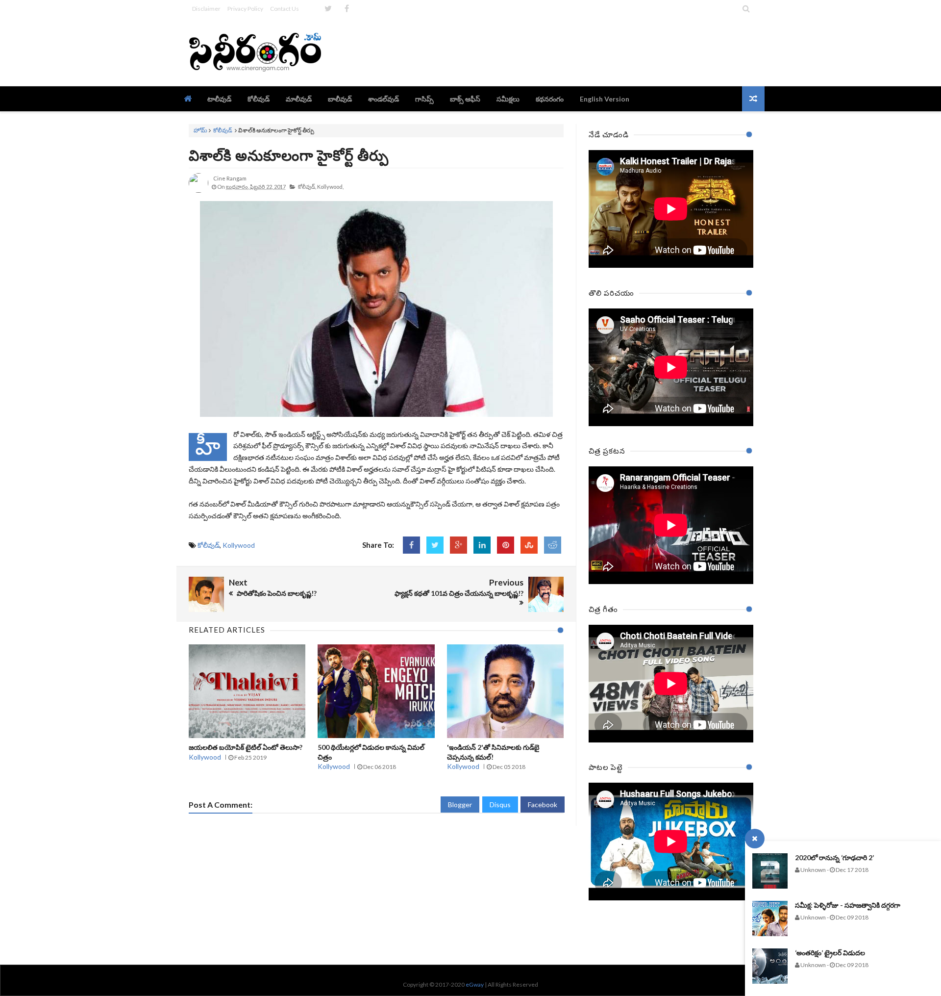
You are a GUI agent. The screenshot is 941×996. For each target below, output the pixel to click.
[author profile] (198, 190)
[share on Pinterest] (505, 545)
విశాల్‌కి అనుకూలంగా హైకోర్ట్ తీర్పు (289, 155)
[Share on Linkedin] (482, 545)
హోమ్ (200, 130)
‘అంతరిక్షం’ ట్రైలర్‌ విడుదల (830, 952)
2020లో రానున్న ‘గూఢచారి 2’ (834, 857)
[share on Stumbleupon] (529, 545)
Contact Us (284, 8)
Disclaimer (206, 8)
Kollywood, (330, 186)
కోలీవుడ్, (307, 186)
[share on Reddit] (552, 545)
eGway (475, 984)
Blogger (460, 804)
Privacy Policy (245, 8)
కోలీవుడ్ (222, 130)
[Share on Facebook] (411, 545)
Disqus (500, 804)
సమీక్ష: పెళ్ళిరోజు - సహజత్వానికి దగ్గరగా (847, 905)
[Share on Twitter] (435, 545)
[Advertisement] (574, 51)
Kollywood (239, 545)
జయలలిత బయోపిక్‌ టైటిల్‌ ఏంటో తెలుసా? (245, 747)
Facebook (542, 804)
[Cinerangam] (258, 51)
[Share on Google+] (458, 545)
